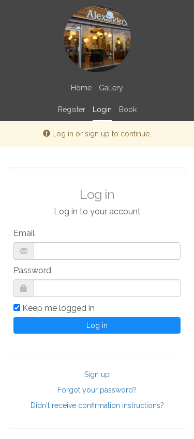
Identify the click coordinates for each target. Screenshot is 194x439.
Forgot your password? (97, 390)
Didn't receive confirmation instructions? (97, 405)
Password (32, 270)
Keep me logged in (58, 308)
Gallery (111, 88)
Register (71, 109)
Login (102, 109)
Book (128, 109)
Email (24, 233)
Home (81, 88)
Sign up (97, 374)
